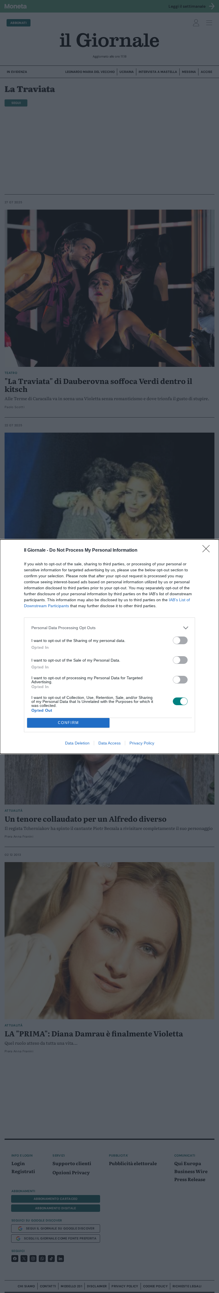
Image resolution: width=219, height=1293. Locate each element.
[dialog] (109, 646)
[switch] (180, 640)
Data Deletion (77, 743)
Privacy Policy (141, 743)
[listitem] (109, 628)
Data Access (109, 743)
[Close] (207, 550)
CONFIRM (68, 723)
